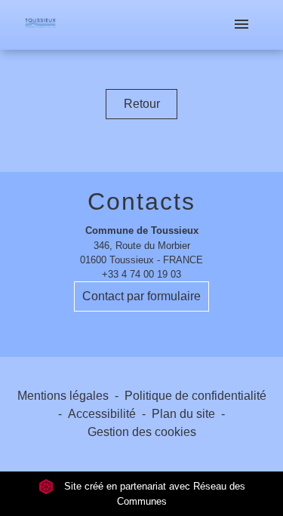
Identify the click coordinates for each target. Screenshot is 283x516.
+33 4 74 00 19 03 (141, 274)
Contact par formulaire (141, 296)
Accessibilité (102, 413)
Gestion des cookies (142, 431)
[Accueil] (40, 25)
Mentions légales (63, 395)
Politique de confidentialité (195, 395)
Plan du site (183, 413)
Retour (142, 103)
